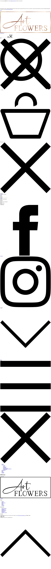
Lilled (4, 466)
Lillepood (3, 472)
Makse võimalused (4, 510)
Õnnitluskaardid (5, 469)
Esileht (2, 503)
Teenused (3, 505)
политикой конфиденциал (9, 9)
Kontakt (3, 501)
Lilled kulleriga (3, 470)
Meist (2, 471)
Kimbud (4, 465)
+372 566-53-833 (19, 515)
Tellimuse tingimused (4, 512)
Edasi (1, 10)
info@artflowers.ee (23, 515)
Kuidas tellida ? (3, 511)
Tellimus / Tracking (4, 508)
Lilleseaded (4, 467)
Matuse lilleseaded (5, 468)
